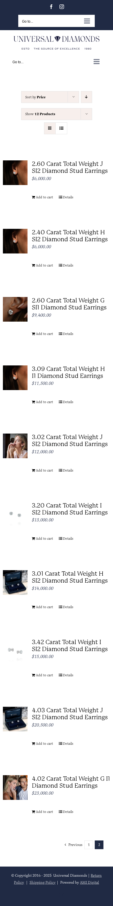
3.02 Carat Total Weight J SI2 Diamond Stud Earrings (70, 440)
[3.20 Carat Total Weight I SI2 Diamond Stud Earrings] (15, 514)
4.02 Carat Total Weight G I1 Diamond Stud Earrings (71, 782)
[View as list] (61, 128)
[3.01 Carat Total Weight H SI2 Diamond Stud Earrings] (15, 582)
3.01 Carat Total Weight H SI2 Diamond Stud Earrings (70, 577)
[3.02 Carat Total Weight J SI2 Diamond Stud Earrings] (15, 446)
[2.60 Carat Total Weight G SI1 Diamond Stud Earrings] (15, 309)
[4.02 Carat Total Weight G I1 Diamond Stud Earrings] (15, 787)
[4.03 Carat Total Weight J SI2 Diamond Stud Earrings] (15, 719)
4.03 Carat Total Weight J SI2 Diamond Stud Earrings (70, 714)
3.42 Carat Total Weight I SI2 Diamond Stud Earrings (70, 646)
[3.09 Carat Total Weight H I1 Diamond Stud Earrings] (15, 377)
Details (68, 197)
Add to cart (44, 197)
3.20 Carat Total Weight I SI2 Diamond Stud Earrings (70, 509)
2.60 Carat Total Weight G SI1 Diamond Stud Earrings (69, 304)
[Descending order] (86, 97)
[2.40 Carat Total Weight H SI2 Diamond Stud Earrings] (15, 241)
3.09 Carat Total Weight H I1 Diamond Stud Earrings (68, 372)
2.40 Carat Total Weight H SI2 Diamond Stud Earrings (70, 236)
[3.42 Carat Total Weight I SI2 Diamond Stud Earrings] (15, 651)
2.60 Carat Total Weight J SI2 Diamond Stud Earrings (70, 167)
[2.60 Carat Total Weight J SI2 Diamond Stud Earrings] (15, 172)
